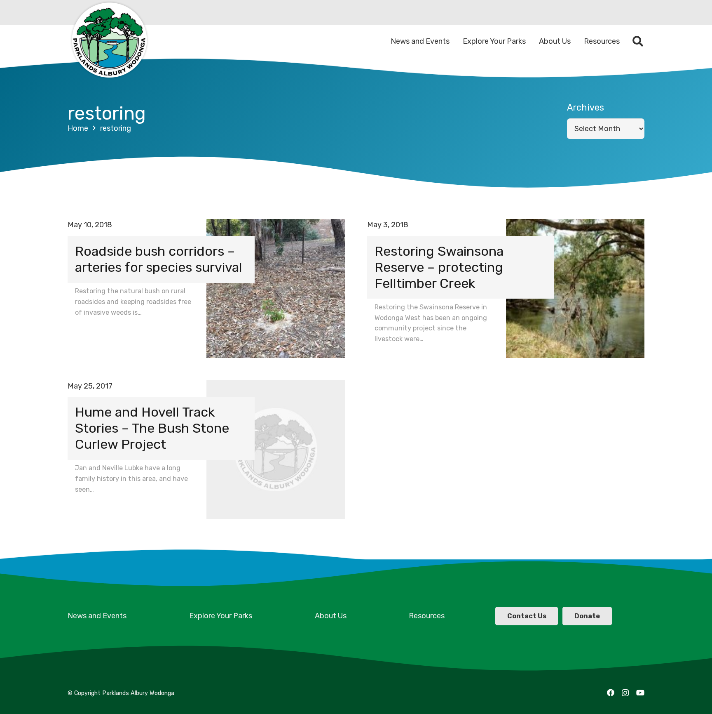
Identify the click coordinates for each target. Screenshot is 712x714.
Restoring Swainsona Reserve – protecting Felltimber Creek (439, 267)
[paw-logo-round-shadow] (109, 41)
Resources (427, 615)
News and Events (97, 615)
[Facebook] (610, 692)
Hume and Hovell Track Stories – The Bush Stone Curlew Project (152, 428)
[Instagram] (625, 693)
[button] (638, 41)
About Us (331, 615)
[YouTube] (640, 692)
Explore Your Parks (220, 615)
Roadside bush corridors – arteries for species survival (158, 259)
